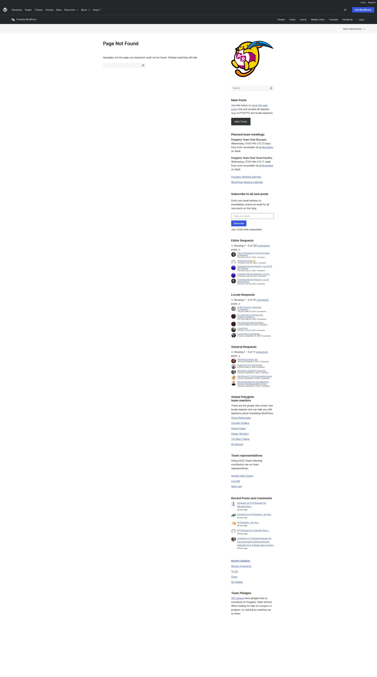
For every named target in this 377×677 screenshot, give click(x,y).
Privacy (15, 649)
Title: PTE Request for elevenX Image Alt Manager (253, 254)
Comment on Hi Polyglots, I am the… (254, 514)
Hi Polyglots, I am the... (248, 522)
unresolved (264, 245)
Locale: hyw (242, 328)
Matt (300, 639)
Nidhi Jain (236, 486)
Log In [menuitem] (363, 2)
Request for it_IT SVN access (249, 365)
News (14, 639)
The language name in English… (250, 322)
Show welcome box (352, 29)
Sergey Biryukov (240, 433)
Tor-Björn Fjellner (240, 439)
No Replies (237, 582)
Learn (157, 635)
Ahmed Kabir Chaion (242, 475)
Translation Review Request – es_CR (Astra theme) (253, 280)
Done (234, 576)
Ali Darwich (237, 444)
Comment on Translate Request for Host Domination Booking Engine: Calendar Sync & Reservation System (255, 541)
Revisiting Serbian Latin (247, 359)
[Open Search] (345, 10)
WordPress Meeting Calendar (247, 182)
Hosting (15, 644)
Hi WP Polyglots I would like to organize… (249, 308)
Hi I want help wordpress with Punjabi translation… (250, 316)
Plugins (86, 644)
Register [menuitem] (372, 2)
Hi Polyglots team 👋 (246, 261)
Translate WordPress (26, 19)
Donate (230, 644)
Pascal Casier (238, 428)
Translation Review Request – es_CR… (253, 274)
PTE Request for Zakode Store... (253, 530)
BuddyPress (304, 649)
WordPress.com (306, 635)
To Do (234, 571)
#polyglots (267, 147)
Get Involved (232, 635)
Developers (160, 644)
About (15, 635)
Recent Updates (240, 560)
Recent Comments (241, 566)
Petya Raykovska (241, 417)
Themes (87, 639)
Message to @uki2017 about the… (252, 371)
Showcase (88, 635)
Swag (230, 649)
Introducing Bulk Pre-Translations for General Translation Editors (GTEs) (253, 383)
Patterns (87, 649)
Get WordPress (363, 10)
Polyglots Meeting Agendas (246, 176)
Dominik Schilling (240, 423)
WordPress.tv (162, 649)
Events (229, 639)
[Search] (271, 88)
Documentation (161, 639)
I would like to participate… (249, 334)
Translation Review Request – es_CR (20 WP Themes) (254, 267)
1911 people (237, 598)
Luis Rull (235, 481)
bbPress (302, 644)
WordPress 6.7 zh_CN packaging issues (254, 376)
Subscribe (239, 223)
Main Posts (241, 121)
